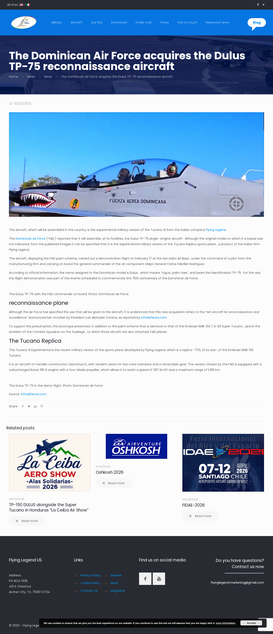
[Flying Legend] (24, 22)
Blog (257, 22)
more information (225, 623)
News (31, 76)
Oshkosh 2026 (109, 472)
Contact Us (89, 591)
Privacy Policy (91, 575)
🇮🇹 (28, 5)
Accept (251, 623)
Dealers (116, 575)
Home (13, 76)
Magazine (117, 591)
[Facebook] (258, 4)
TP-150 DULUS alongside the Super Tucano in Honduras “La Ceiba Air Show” (49, 507)
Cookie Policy (90, 583)
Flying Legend (216, 230)
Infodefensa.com (154, 317)
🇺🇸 (21, 5)
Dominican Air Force (30, 238)
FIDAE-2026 (193, 505)
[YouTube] (263, 4)
